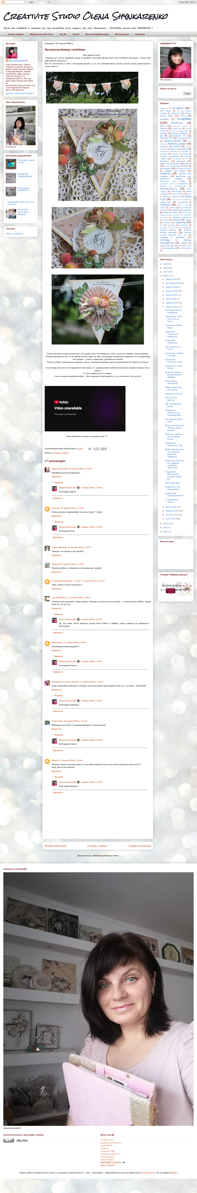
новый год (165, 202)
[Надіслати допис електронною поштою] (89, 448)
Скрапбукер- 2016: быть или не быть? (174, 318)
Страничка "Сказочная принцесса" (171, 334)
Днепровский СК (177, 136)
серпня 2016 (172, 295)
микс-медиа (176, 191)
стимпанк (167, 223)
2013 (165, 531)
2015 (165, 523)
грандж (167, 166)
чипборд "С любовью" (172, 237)
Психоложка (57, 642)
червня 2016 (172, 303)
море (189, 194)
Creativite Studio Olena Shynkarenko (85, 16)
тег (161, 225)
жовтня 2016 (172, 287)
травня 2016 (172, 307)
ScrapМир (184, 119)
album (163, 126)
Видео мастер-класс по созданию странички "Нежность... (174, 453)
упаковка (184, 225)
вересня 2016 (172, 291)
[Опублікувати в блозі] (97, 448)
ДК (161, 136)
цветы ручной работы (175, 228)
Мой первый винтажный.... (172, 382)
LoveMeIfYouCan (59, 597)
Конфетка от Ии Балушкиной (172, 488)
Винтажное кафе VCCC (111, 1154)
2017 (165, 272)
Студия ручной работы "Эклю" (66, 580)
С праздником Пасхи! (171, 500)
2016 (165, 276)
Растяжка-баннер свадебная (173, 311)
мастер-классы (168, 188)
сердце (188, 220)
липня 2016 (171, 299)
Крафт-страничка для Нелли (173, 388)
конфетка (165, 173)
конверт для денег (175, 171)
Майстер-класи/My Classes (41, 34)
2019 (165, 264)
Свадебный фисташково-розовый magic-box (173, 475)
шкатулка (178, 246)
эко (180, 248)
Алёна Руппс (57, 720)
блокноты (164, 161)
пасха (172, 207)
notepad (172, 131)
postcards (184, 131)
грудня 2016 (172, 279)
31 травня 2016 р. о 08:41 (79, 597)
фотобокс (163, 228)
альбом (176, 146)
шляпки (188, 246)
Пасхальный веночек (171, 398)
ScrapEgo (105, 1148)
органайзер (182, 202)
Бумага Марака (180, 133)
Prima (183, 116)
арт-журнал (176, 159)
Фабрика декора (177, 143)
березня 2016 (172, 511)
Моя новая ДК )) (172, 483)
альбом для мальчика (168, 151)
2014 (165, 527)
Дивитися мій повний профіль (20, 93)
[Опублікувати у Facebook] (102, 448)
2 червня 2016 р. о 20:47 (91, 619)
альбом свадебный (169, 156)
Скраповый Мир (108, 1151)
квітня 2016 (171, 507)
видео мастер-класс (169, 163)
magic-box (177, 129)
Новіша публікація (55, 845)
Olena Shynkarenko (67, 487)
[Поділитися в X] (100, 448)
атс (186, 159)
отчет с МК (182, 205)
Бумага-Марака (107, 1159)
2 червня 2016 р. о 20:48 (91, 739)
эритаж (188, 248)
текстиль (171, 225)
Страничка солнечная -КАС (174, 360)
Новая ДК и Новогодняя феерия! (23, 212)
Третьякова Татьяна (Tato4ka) (66, 681)
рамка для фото (171, 213)
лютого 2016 (172, 515)
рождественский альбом (169, 215)
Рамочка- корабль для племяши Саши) (173, 436)
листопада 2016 (173, 283)
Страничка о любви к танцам (174, 354)
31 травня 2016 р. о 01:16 (93, 580)
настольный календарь (180, 199)
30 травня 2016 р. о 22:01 (72, 507)
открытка (165, 204)
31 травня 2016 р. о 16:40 (71, 760)
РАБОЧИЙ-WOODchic (111, 1162)
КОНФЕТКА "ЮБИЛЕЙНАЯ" (25, 175)
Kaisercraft (175, 113)
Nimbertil (56, 564)
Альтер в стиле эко (174, 393)
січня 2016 (171, 519)
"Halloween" (164, 108)
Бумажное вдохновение (111, 1142)
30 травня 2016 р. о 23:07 (72, 564)
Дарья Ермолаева (60, 468)
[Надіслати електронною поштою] (94, 448)
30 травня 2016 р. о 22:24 (79, 547)
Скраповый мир (184, 138)
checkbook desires (180, 126)
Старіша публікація (139, 845)
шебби (184, 243)
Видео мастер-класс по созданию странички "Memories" (174, 464)
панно (162, 208)
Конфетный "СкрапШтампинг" (174, 494)
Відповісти (56, 476)
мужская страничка (171, 197)
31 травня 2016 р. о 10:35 (91, 681)
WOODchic (177, 123)
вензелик (181, 161)
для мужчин (165, 168)
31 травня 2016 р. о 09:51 (75, 642)
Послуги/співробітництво (97, 34)
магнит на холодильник (173, 186)
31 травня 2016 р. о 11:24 (75, 720)
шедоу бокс (165, 246)
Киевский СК (166, 138)
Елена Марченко (59, 547)
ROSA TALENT (108, 1165)
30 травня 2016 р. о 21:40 (80, 468)
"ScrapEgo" (178, 108)
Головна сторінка (16, 34)
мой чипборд (178, 194)
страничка (180, 222)
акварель (164, 147)
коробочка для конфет (173, 181)
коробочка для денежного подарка (175, 177)
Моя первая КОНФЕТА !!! (24, 189)
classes (163, 128)
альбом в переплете (177, 149)
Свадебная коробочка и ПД (173, 444)
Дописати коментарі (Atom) (105, 855)
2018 (165, 268)
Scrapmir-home (107, 1140)
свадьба (65, 452)
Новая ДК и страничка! (171, 341)
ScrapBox (164, 119)
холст (172, 228)
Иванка (55, 760)
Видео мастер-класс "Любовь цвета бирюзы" (174, 427)
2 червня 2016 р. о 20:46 (91, 487)
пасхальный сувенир (181, 210)
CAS (178, 111)
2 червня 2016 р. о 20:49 (91, 700)
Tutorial (76, 34)
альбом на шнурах (179, 154)
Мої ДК (63, 34)
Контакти (140, 34)
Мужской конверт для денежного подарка (173, 374)
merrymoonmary (148, 1172)
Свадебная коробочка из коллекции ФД (173, 412)
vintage (163, 133)
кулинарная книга (167, 184)
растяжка (56, 452)
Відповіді (59, 482)
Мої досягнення (122, 34)
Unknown (56, 507)
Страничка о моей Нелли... (173, 367)
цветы (180, 228)
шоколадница (169, 248)
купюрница (183, 184)
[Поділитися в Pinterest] (105, 448)
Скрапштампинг (172, 140)
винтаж (188, 163)
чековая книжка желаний (175, 231)
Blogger (173, 1172)
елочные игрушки (183, 169)
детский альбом (180, 166)
